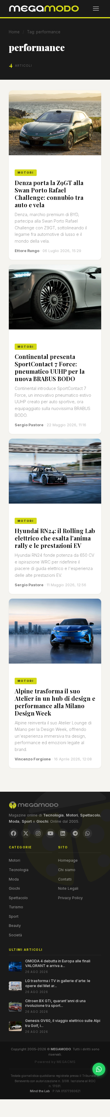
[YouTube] (50, 833)
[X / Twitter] (26, 833)
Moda (14, 879)
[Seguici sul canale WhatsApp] (98, 1069)
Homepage (68, 860)
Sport (13, 916)
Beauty (15, 925)
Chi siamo (66, 870)
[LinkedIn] (62, 833)
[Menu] (96, 8)
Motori (14, 860)
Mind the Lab (40, 1091)
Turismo (16, 907)
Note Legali (68, 888)
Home (14, 32)
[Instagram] (38, 833)
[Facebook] (13, 833)
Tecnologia (18, 870)
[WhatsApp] (87, 833)
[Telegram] (75, 833)
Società (15, 935)
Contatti (65, 879)
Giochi (14, 888)
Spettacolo (18, 898)
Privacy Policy (70, 898)
